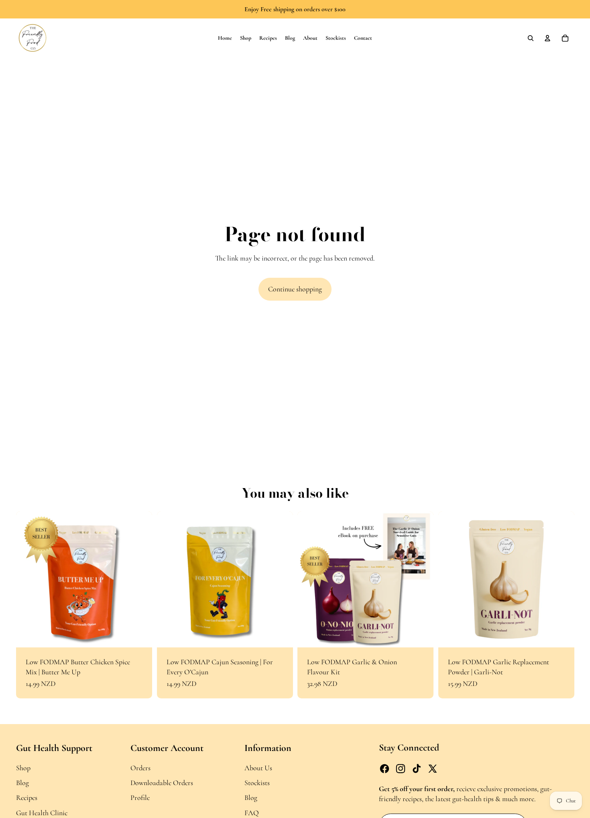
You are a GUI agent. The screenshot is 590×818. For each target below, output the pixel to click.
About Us (258, 767)
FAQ (251, 812)
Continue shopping (295, 289)
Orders (140, 767)
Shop (23, 767)
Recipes (26, 797)
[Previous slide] (28, 579)
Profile (140, 797)
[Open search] (530, 38)
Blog (22, 782)
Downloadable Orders (161, 782)
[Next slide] (140, 579)
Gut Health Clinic (41, 812)
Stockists (257, 782)
